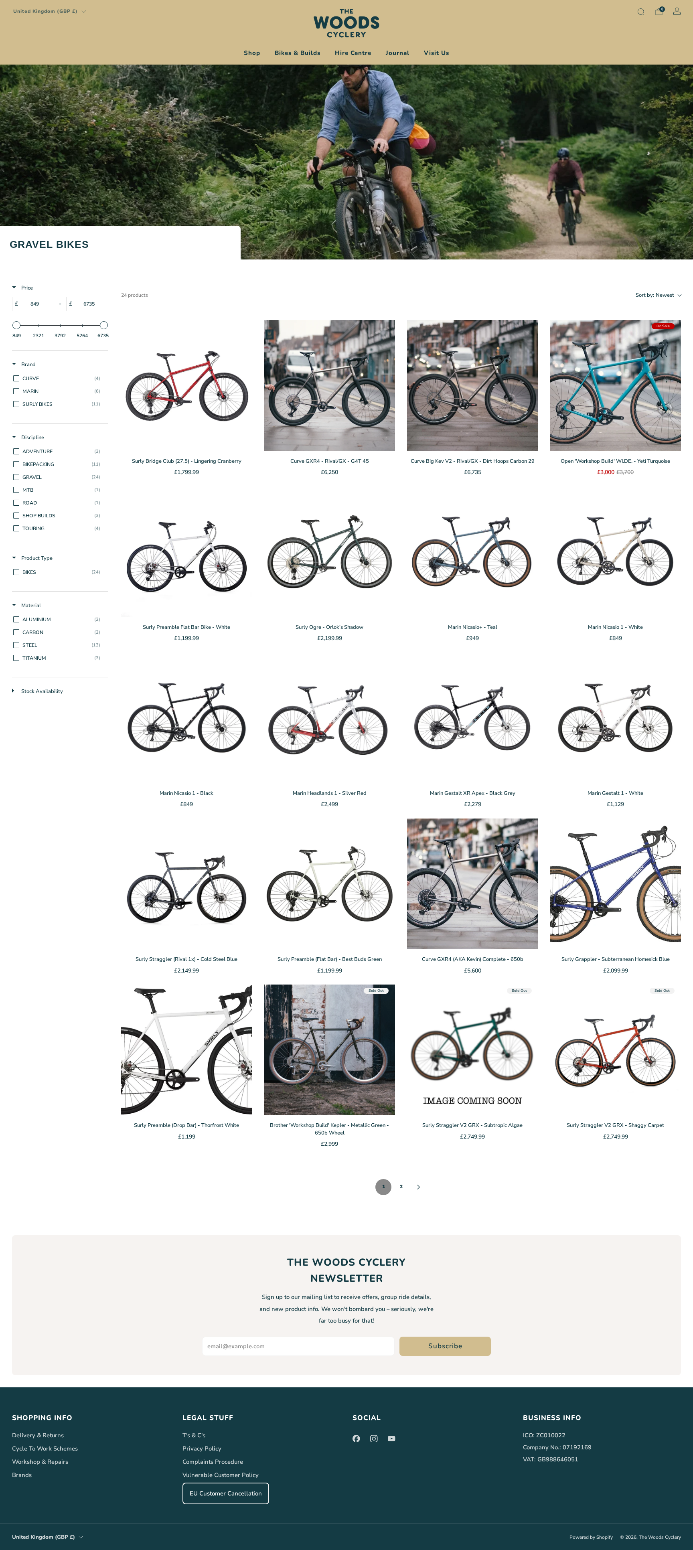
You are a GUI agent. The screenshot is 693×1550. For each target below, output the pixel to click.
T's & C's (193, 1435)
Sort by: (655, 295)
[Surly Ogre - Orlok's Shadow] (329, 551)
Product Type (36, 558)
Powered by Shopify (591, 1537)
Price (26, 288)
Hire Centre (353, 53)
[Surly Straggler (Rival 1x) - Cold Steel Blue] (186, 884)
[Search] (641, 12)
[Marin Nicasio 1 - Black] (186, 717)
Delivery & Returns (38, 1435)
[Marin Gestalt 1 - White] (615, 717)
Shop (252, 53)
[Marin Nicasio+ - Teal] (472, 551)
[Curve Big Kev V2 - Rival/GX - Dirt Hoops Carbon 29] (472, 385)
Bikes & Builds (297, 53)
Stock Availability (41, 691)
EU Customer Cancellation (226, 1493)
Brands (22, 1475)
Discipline (32, 437)
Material (30, 605)
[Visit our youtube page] (391, 1438)
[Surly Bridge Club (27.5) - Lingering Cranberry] (186, 385)
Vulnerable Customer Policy (220, 1475)
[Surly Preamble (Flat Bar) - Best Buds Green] (329, 884)
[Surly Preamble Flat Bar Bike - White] (186, 551)
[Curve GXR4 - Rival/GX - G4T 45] (329, 385)
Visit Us (436, 53)
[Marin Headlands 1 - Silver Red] (329, 717)
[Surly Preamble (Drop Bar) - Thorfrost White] (186, 1050)
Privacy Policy (201, 1449)
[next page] (419, 1187)
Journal (397, 53)
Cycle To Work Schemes (45, 1449)
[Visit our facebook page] (356, 1438)
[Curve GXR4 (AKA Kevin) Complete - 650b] (472, 884)
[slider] (16, 325)
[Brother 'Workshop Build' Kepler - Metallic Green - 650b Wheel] (329, 1050)
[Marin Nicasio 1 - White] (615, 551)
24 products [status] (134, 295)
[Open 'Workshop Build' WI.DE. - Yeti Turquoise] (615, 385)
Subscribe (445, 1346)
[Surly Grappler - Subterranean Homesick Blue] (615, 884)
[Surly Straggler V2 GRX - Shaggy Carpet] (615, 1050)
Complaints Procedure (212, 1462)
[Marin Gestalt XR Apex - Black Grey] (472, 717)
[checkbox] (58, 379)
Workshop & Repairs (40, 1462)
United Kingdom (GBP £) (45, 11)
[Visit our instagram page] (374, 1438)
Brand (28, 364)
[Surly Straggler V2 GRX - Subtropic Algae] (472, 1050)
